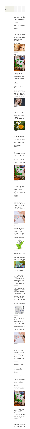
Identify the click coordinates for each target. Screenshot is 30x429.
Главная (7, 3)
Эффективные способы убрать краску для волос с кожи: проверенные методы (19, 87)
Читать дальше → (15, 28)
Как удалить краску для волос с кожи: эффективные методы (19, 226)
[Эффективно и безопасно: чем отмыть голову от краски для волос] (19, 125)
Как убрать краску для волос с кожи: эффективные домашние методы (19, 14)
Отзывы (23, 3)
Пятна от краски (23, 10)
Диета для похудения (15, 1)
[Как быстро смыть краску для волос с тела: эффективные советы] (19, 63)
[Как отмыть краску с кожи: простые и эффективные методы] (19, 264)
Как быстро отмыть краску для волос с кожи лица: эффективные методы (19, 183)
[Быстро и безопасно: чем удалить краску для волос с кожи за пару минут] (19, 217)
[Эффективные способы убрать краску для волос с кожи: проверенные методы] (19, 102)
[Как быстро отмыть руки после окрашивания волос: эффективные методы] (19, 337)
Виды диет (19, 3)
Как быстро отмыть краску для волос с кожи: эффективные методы (19, 365)
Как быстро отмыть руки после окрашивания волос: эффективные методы (19, 318)
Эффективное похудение (14, 3)
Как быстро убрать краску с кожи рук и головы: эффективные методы (19, 347)
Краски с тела (20, 10)
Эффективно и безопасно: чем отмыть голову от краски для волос (19, 109)
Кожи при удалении (20, 7)
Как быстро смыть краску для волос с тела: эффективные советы (19, 55)
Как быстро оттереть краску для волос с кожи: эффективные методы (19, 150)
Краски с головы (16, 10)
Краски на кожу (16, 7)
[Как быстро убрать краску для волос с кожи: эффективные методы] (19, 398)
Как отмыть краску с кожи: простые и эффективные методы (19, 254)
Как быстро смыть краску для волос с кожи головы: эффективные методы (18, 133)
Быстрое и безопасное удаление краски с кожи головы (19, 31)
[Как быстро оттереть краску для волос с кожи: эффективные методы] (19, 172)
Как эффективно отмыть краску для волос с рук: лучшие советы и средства (19, 289)
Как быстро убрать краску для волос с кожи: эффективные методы (18, 376)
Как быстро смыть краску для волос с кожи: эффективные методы (18, 276)
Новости (9, 3)
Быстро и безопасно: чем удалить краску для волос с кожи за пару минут (19, 200)
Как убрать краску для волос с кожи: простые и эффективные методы (19, 421)
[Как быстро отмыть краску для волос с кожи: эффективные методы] (19, 371)
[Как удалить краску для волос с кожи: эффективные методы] (19, 244)
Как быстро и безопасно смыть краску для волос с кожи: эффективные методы (19, 410)
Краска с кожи (23, 7)
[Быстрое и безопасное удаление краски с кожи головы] (19, 47)
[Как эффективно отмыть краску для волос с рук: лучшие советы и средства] (19, 309)
